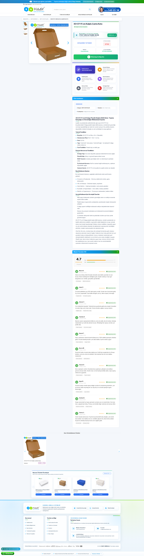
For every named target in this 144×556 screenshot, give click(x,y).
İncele (44, 494)
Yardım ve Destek (52, 525)
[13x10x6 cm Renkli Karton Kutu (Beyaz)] (100, 483)
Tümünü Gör (106, 473)
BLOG (102, 14)
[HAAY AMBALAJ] (33, 508)
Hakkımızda (29, 522)
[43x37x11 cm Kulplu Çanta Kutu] (34, 447)
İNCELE (26, 463)
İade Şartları (29, 528)
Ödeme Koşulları (31, 533)
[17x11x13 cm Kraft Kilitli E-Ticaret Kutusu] (62, 483)
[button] (25, 24)
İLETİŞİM (114, 14)
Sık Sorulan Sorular (53, 522)
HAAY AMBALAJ (105, 546)
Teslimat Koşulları (31, 531)
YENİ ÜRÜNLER (47, 14)
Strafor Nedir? (47, 553)
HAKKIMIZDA (31, 14)
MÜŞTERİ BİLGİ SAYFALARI (85, 14)
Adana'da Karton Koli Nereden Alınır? (64, 553)
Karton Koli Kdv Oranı (83, 553)
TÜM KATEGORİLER (65, 14)
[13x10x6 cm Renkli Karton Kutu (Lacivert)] (81, 483)
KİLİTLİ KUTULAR (86, 107)
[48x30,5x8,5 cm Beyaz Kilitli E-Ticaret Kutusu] (43, 483)
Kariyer (50, 528)
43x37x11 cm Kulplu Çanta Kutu (32, 460)
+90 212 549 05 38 (36, 4)
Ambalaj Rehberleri (53, 531)
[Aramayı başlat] (90, 9)
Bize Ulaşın (51, 533)
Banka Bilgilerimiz (31, 525)
